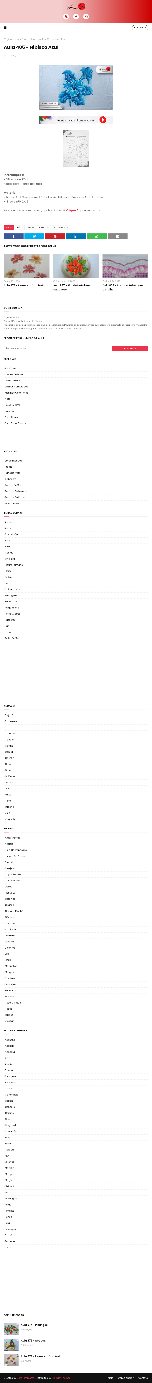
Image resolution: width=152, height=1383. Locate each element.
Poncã (8, 1216)
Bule (7, 540)
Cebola (9, 1100)
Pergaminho (12, 607)
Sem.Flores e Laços (15, 423)
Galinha (9, 758)
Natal (8, 398)
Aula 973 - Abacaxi (33, 1340)
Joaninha (10, 782)
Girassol (9, 905)
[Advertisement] (47, 437)
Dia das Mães (12, 380)
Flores (31, 227)
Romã (8, 1235)
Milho (8, 1192)
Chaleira (10, 558)
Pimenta (9, 1210)
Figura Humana (14, 564)
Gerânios (10, 898)
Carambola (12, 1094)
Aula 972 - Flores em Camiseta (24, 285)
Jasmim (10, 935)
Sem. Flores (11, 417)
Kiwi (7, 1155)
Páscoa (9, 411)
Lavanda (10, 941)
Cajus (8, 1088)
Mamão (9, 1168)
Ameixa (9, 1064)
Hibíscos (10, 923)
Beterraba (10, 1082)
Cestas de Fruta (14, 374)
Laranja (9, 1161)
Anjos (8, 528)
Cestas (9, 552)
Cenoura (10, 1106)
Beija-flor (10, 715)
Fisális (8, 1143)
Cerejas (9, 1113)
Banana (9, 1070)
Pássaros (10, 619)
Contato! (143, 1377)
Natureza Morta (13, 589)
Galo (8, 764)
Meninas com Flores (16, 392)
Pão (7, 626)
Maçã (8, 1180)
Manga (9, 1174)
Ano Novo (10, 368)
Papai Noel (11, 601)
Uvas (8, 1247)
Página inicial (11, 39)
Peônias (9, 996)
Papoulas (10, 990)
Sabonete (10, 479)
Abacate (10, 1039)
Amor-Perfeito (12, 837)
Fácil (20, 227)
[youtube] (66, 16)
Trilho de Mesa (13, 503)
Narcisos (10, 978)
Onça (8, 788)
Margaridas (12, 972)
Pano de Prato (29, 39)
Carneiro (10, 733)
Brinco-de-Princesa (16, 856)
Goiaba (9, 1149)
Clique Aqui (75, 210)
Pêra (7, 1223)
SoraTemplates (25, 1377)
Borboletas (11, 721)
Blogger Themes (61, 1377)
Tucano (9, 806)
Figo (7, 1137)
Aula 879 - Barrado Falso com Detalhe (123, 287)
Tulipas (9, 1014)
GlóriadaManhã (14, 911)
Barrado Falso (13, 534)
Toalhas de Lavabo (16, 491)
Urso (7, 813)
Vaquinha (10, 819)
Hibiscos (44, 227)
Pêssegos (10, 1229)
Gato (8, 770)
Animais (9, 522)
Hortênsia (10, 929)
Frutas (8, 577)
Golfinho (10, 776)
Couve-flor (11, 1131)
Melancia (10, 1186)
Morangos (11, 1198)
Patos (8, 794)
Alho (7, 1058)
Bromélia (10, 862)
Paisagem (11, 595)
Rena (8, 800)
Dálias (8, 886)
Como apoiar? (126, 1377)
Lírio (7, 953)
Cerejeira (10, 868)
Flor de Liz (10, 892)
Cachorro (10, 727)
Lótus (8, 959)
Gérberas (10, 917)
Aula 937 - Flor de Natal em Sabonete (71, 287)
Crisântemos (12, 880)
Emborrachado (13, 460)
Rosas (8, 632)
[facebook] (76, 16)
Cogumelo (11, 1125)
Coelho (9, 745)
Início (110, 1377)
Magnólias (11, 966)
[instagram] (86, 16)
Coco (8, 1119)
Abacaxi (9, 1045)
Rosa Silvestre (13, 1002)
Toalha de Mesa (14, 485)
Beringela (10, 1076)
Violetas (9, 1021)
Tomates (10, 1241)
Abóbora (10, 1051)
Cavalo (9, 739)
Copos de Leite (13, 874)
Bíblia (8, 546)
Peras (8, 1204)
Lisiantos (10, 947)
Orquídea (10, 984)
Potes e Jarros (12, 405)
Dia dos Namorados (16, 386)
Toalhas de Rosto (15, 497)
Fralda (8, 466)
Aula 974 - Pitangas (34, 1325)
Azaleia (9, 843)
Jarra (8, 583)
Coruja (9, 751)
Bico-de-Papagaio (16, 850)
